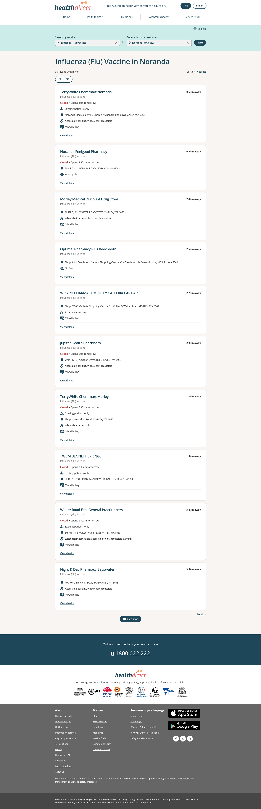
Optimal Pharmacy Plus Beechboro (88, 248)
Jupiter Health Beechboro (80, 342)
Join (186, 5)
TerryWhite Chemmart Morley (84, 396)
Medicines (127, 17)
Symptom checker (158, 17)
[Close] (116, 42)
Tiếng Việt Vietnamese (141, 738)
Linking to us (61, 727)
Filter (65, 80)
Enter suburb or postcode (141, 37)
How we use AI (62, 755)
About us (59, 771)
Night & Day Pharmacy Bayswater (87, 569)
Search (200, 42)
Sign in (199, 5)
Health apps (99, 727)
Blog (95, 716)
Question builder (101, 749)
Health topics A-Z (95, 17)
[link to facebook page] (176, 739)
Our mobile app (63, 721)
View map (134, 619)
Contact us (60, 760)
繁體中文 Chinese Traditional (144, 732)
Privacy (58, 749)
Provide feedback (63, 766)
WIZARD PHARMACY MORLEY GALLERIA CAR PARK (100, 292)
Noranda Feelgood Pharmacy (83, 151)
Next (200, 614)
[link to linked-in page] (190, 739)
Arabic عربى (136, 716)
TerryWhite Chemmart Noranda (86, 91)
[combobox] (60, 9)
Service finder (192, 17)
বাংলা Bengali (136, 721)
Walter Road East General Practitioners (91, 509)
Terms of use (61, 743)
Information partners (65, 732)
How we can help (63, 716)
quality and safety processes (82, 781)
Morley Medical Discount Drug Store (89, 199)
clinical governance (180, 778)
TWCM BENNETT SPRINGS (80, 456)
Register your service (65, 738)
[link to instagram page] (183, 739)
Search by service (65, 37)
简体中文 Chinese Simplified (144, 727)
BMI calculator (100, 721)
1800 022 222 (132, 653)
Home (66, 17)
